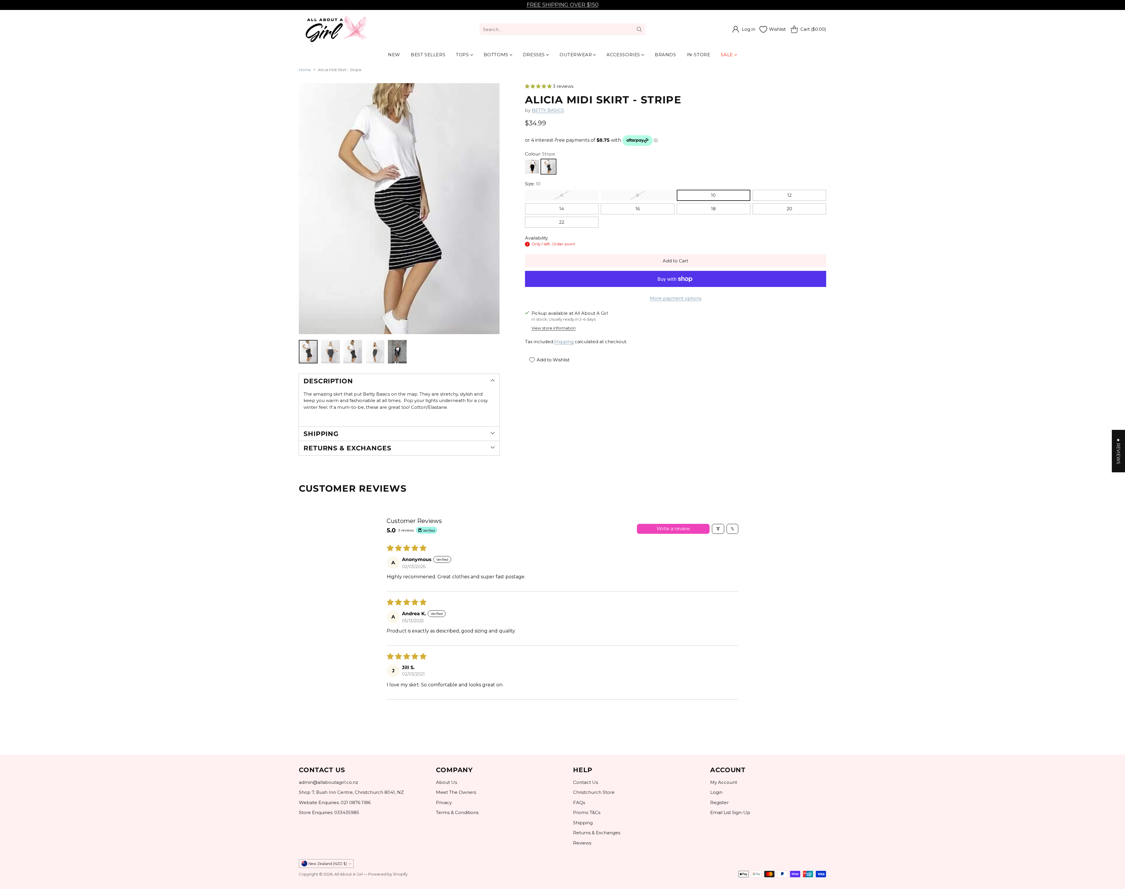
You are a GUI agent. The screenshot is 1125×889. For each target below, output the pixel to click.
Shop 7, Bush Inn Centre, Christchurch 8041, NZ (351, 792)
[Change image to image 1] (308, 351)
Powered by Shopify (388, 874)
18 (713, 208)
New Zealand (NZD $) (327, 863)
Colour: (540, 154)
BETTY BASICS (548, 110)
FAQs (579, 802)
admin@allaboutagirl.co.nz (328, 782)
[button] (539, 86)
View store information (553, 328)
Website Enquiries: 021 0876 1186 (335, 802)
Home (305, 69)
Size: (533, 184)
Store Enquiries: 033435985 (329, 812)
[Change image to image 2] (330, 351)
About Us (446, 782)
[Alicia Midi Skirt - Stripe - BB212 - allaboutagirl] (399, 208)
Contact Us (585, 782)
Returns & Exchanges (596, 832)
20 (789, 208)
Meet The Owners (456, 792)
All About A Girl (348, 874)
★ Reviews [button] (1118, 451)
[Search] (639, 29)
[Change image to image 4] (375, 351)
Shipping (564, 341)
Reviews (582, 843)
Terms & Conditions (457, 812)
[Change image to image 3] (352, 351)
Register (719, 802)
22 (561, 222)
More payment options (675, 298)
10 (713, 195)
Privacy (444, 802)
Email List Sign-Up (730, 812)
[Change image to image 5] (397, 351)
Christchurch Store (594, 792)
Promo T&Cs (586, 812)
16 (637, 208)
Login (716, 792)
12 (789, 195)
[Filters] (718, 529)
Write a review (673, 528)
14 (561, 208)
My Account (723, 782)
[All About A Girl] (335, 29)
